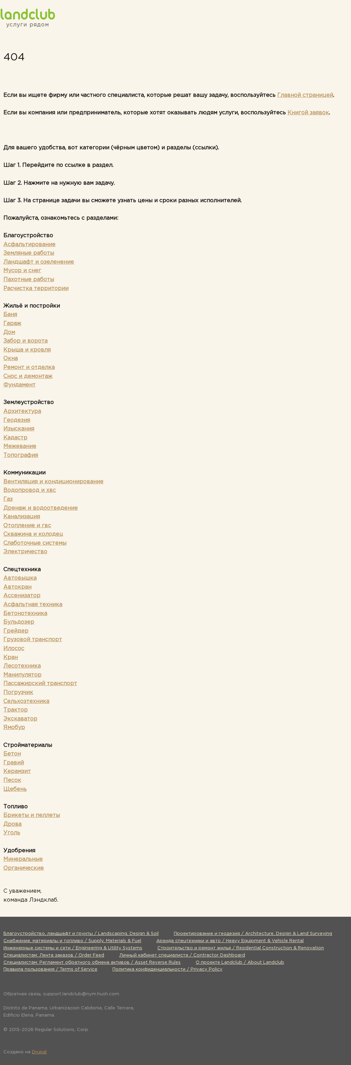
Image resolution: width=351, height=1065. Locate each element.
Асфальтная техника (32, 604)
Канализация (21, 516)
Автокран (17, 587)
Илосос (13, 648)
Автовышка (20, 578)
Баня (10, 314)
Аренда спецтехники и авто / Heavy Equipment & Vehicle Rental (230, 941)
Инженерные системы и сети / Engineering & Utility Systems (72, 948)
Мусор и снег (22, 270)
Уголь (11, 832)
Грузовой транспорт (32, 639)
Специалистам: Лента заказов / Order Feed (53, 955)
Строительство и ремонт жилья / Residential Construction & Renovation (240, 948)
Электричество (25, 551)
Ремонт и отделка (29, 367)
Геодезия (16, 420)
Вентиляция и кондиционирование (53, 481)
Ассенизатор (21, 595)
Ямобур (14, 727)
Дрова (12, 824)
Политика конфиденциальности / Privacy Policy (167, 969)
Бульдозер (18, 622)
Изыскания (18, 428)
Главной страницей (305, 95)
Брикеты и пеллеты (31, 815)
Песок (12, 780)
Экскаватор (20, 718)
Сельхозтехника (26, 701)
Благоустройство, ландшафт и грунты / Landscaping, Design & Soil (81, 934)
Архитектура (22, 411)
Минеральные (23, 859)
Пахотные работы (28, 279)
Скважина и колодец (33, 534)
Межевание (19, 446)
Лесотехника (22, 666)
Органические (23, 868)
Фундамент (19, 384)
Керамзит (17, 771)
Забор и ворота (25, 341)
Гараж (12, 323)
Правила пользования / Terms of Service (50, 969)
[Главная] (27, 14)
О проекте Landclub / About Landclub (240, 962)
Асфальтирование (29, 244)
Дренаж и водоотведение (40, 508)
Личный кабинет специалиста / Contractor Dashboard (182, 955)
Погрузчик (18, 692)
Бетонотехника (25, 613)
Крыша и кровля (27, 349)
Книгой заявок (308, 112)
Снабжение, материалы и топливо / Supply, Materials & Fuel (72, 941)
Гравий (13, 762)
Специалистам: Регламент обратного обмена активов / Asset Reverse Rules (92, 962)
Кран (10, 657)
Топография (20, 455)
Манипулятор (22, 675)
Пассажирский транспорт (40, 683)
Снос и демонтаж (27, 376)
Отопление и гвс (27, 525)
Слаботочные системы (34, 543)
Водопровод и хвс (29, 490)
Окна (10, 358)
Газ (8, 499)
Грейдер (15, 631)
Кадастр (15, 437)
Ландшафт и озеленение (38, 262)
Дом (9, 332)
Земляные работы (28, 253)
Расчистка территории (36, 288)
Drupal (39, 1052)
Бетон (12, 753)
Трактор (15, 710)
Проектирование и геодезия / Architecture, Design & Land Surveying (253, 934)
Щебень (15, 789)
